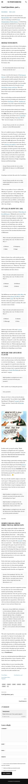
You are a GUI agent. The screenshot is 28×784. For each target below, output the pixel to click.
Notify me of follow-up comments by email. (11, 768)
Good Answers (23, 701)
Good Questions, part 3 (7, 694)
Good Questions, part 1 (18, 675)
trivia (3, 686)
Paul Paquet (11, 101)
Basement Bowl (5, 17)
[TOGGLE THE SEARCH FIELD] (26, 2)
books (3, 684)
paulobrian (4, 11)
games (14, 684)
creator (19, 329)
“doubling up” (21, 101)
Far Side (22, 403)
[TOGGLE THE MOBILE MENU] (2, 2)
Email (3, 750)
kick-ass (24, 464)
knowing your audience (10, 144)
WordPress (17, 781)
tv (7, 686)
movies (19, 684)
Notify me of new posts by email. (9, 770)
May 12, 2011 (12, 11)
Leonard (17, 401)
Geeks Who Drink (13, 370)
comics (9, 684)
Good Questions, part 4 (10, 7)
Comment (4, 728)
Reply (24, 716)
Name (3, 744)
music (24, 684)
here (19, 117)
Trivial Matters (4, 675)
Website (3, 756)
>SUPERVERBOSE (14, 2)
